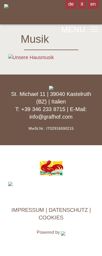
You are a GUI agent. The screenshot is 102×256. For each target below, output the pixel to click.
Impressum (27, 210)
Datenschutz (68, 210)
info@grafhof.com (51, 117)
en (93, 4)
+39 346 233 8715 (44, 109)
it (82, 4)
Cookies (51, 218)
